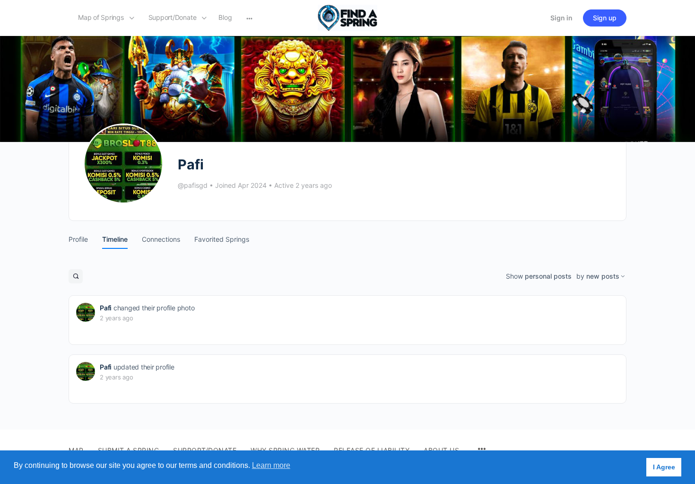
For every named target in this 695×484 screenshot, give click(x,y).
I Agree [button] (664, 467)
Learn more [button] (271, 465)
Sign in (561, 18)
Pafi (106, 308)
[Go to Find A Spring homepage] (347, 17)
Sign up (605, 18)
